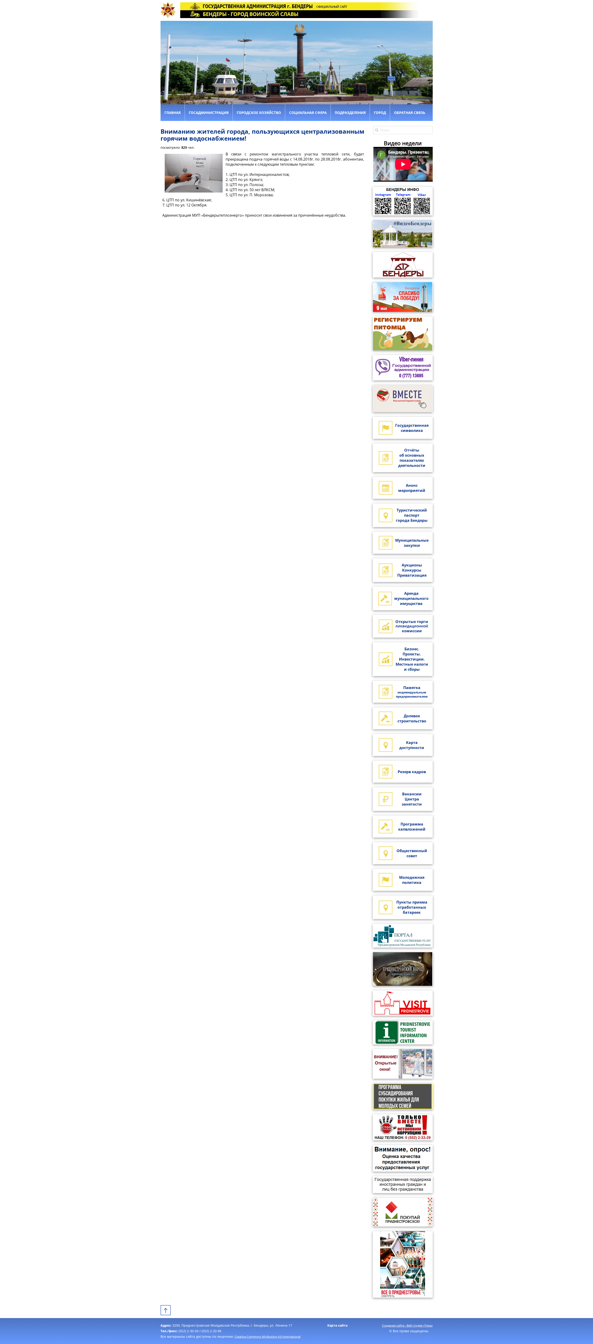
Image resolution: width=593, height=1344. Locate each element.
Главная (172, 112)
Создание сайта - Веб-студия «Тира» (407, 1325)
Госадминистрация (209, 112)
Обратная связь (409, 112)
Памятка (412, 692)
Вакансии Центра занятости (412, 799)
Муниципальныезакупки (412, 543)
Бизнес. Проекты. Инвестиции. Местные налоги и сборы (412, 659)
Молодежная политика (411, 880)
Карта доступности (411, 745)
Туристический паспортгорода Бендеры (412, 515)
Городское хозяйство (259, 112)
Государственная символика (412, 428)
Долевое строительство (411, 718)
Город (380, 112)
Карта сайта (337, 1325)
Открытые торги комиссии (411, 626)
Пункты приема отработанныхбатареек (411, 907)
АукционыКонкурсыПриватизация (411, 570)
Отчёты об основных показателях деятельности (411, 458)
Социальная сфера (308, 112)
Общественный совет (412, 853)
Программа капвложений (412, 827)
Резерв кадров (412, 771)
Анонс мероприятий (411, 488)
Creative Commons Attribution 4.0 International (267, 1337)
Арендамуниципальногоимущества (411, 598)
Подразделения (350, 112)
